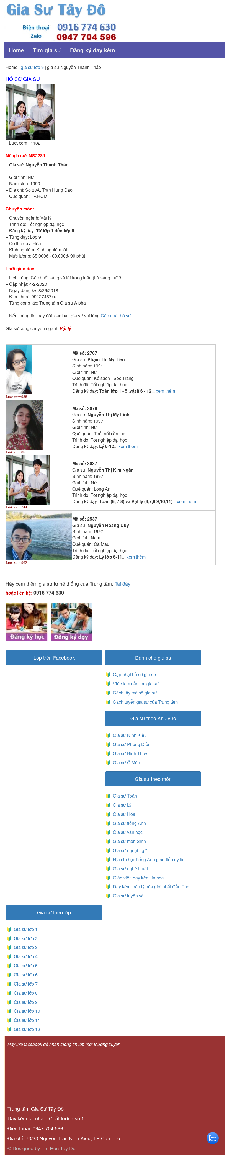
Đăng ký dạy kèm (92, 50)
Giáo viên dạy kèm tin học (138, 877)
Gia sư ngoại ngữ (129, 850)
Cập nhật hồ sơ (116, 315)
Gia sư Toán (124, 796)
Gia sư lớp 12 (26, 1029)
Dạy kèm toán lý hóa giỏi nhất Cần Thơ (150, 886)
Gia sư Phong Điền (131, 744)
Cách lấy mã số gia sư (134, 693)
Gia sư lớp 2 (25, 938)
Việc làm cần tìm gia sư (135, 683)
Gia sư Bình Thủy (129, 753)
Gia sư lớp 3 (25, 947)
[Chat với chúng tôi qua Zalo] (213, 1137)
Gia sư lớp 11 (26, 1020)
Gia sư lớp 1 (25, 929)
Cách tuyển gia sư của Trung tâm (145, 702)
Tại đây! (123, 583)
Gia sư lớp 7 (25, 984)
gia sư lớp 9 (32, 67)
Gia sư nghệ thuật (130, 868)
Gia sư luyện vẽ (128, 895)
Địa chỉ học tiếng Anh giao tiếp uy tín (148, 859)
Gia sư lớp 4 (25, 956)
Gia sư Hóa (123, 814)
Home (16, 50)
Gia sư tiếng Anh (128, 823)
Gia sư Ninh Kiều (129, 735)
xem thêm (165, 391)
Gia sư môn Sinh (128, 841)
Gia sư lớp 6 (25, 974)
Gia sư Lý (121, 805)
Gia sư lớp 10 (26, 1011)
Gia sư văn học (127, 832)
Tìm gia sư (47, 50)
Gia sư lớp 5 (25, 965)
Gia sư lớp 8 (25, 993)
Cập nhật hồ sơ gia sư (134, 674)
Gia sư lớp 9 (25, 1002)
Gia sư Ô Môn (125, 762)
